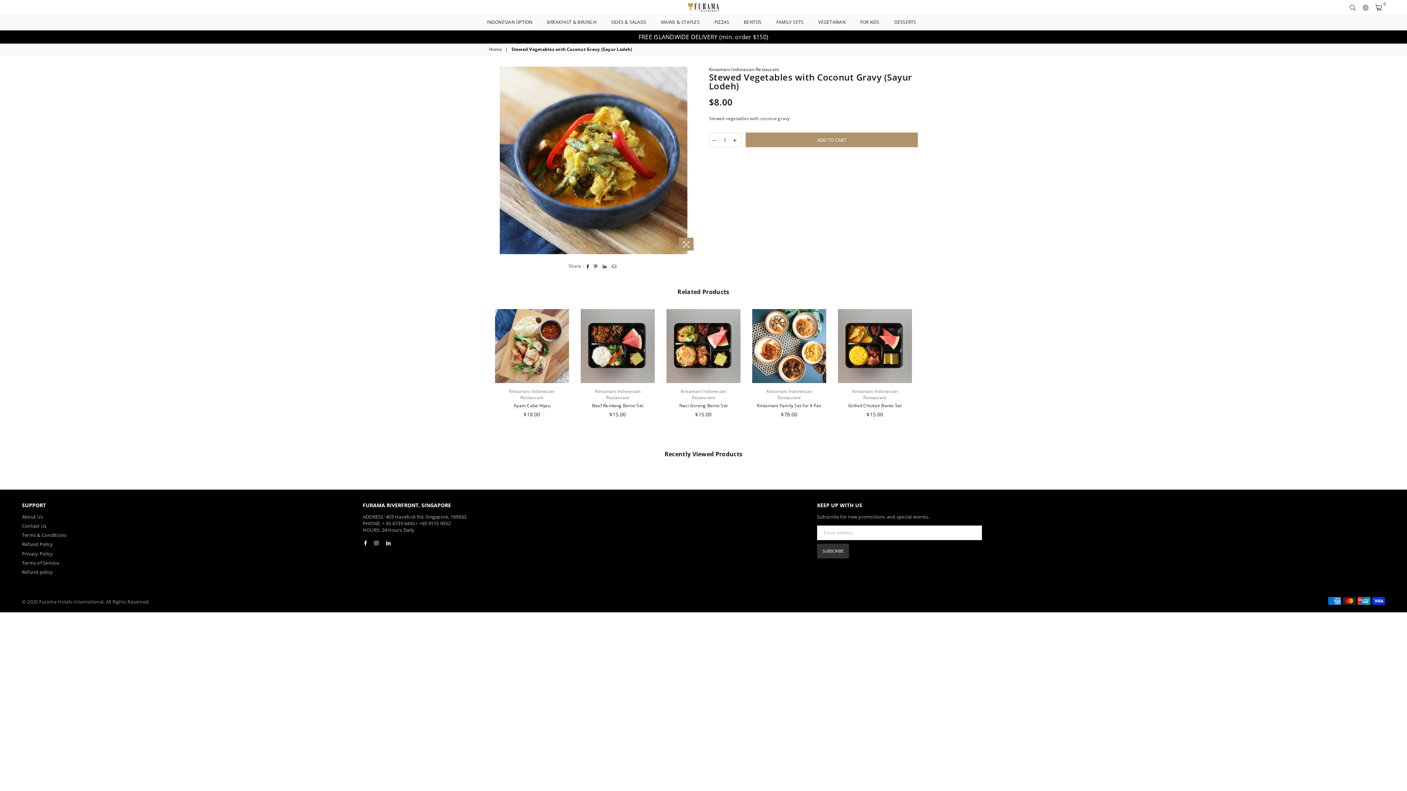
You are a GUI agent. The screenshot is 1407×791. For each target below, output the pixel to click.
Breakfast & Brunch (571, 22)
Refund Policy (37, 544)
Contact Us (34, 526)
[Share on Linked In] (605, 266)
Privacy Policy (37, 553)
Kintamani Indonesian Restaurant (744, 69)
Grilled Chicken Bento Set (875, 405)
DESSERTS (905, 22)
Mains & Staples (680, 22)
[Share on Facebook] (588, 266)
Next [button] (926, 375)
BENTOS (752, 22)
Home (495, 49)
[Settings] (1365, 7)
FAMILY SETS (790, 22)
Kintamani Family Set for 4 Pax (789, 405)
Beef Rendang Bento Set (617, 405)
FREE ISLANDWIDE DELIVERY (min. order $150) (703, 37)
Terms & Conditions (44, 535)
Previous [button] (480, 375)
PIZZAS (721, 22)
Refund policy (37, 572)
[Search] (1353, 7)
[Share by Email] (614, 266)
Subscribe (833, 551)
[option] (703, 37)
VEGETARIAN (831, 22)
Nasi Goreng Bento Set (703, 405)
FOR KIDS (870, 22)
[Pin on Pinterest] (596, 266)
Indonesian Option (509, 22)
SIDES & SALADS (628, 22)
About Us (32, 516)
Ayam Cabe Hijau (532, 405)
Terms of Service (40, 563)
